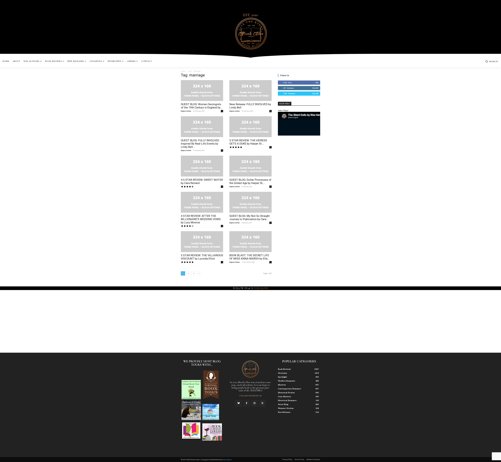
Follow (315, 88)
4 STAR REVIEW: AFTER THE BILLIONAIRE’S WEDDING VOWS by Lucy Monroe (201, 219)
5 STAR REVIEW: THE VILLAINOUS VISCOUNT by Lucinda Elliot (202, 257)
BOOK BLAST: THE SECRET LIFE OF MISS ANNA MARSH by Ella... (249, 257)
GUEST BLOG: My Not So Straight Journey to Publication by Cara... (249, 217)
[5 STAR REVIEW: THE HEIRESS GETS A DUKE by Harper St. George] (250, 126)
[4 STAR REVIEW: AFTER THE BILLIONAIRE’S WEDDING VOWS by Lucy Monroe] (202, 202)
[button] (491, 61)
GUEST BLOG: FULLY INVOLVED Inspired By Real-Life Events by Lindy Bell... (200, 143)
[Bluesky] (238, 403)
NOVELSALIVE (259, 288)
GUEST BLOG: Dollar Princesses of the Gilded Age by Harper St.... (250, 181)
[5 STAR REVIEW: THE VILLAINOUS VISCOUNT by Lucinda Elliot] (202, 241)
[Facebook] (246, 403)
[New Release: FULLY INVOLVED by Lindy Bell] (250, 90)
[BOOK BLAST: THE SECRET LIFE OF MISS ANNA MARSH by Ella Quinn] (250, 241)
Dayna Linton (186, 111)
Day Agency (227, 459)
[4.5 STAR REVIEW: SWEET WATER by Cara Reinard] (202, 166)
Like (316, 83)
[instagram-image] (31, 321)
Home (183, 71)
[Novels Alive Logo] (250, 33)
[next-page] (199, 273)
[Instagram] (254, 403)
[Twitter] (262, 403)
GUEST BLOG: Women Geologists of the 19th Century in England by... (201, 106)
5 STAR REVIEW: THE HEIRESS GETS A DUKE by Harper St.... (248, 142)
